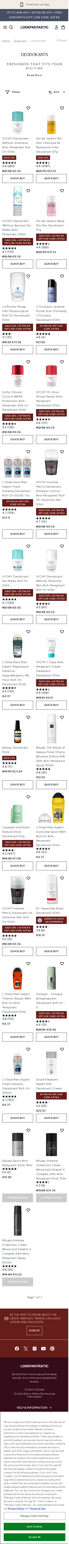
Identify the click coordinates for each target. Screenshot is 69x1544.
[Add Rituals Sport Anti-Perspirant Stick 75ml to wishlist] (28, 1130)
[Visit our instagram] (34, 1348)
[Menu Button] (4, 27)
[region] (34, 1478)
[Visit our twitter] (25, 1348)
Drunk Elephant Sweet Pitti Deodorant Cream (49, 1084)
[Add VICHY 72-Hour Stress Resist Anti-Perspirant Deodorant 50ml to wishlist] (62, 361)
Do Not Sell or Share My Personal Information (34, 1395)
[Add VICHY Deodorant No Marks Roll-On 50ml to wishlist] (28, 546)
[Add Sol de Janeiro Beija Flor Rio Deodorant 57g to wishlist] (62, 190)
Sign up (34, 1330)
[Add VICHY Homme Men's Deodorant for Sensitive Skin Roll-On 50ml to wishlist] (28, 878)
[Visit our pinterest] (52, 1348)
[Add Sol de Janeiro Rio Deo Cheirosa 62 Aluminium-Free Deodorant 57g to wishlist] (62, 108)
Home (6, 40)
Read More (34, 75)
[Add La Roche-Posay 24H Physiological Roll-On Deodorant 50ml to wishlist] (28, 276)
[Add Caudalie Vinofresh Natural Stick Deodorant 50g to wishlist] (28, 796)
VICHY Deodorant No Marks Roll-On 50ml (15, 581)
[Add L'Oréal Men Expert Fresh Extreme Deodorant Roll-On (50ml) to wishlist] (28, 1049)
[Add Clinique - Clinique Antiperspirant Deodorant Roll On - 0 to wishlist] (62, 963)
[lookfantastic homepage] (34, 27)
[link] (56, 27)
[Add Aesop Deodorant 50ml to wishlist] (28, 717)
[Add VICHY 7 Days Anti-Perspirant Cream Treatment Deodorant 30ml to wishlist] (62, 631)
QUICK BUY (17, 178)
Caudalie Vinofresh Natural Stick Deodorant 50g (16, 832)
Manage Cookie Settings (34, 1516)
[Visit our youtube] (43, 1348)
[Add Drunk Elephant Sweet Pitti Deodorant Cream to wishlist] (62, 1049)
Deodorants (34, 55)
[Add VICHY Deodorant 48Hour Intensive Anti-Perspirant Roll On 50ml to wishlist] (28, 108)
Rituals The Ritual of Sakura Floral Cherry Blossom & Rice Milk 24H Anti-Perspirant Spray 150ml (50, 756)
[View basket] (63, 27)
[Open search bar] (11, 27)
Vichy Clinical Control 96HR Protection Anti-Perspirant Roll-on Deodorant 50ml (15, 401)
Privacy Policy (16, 1508)
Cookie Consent (35, 1389)
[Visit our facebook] (17, 1348)
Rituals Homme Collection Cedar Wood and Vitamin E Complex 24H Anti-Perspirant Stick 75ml (51, 1169)
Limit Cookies (34, 1526)
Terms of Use (38, 1508)
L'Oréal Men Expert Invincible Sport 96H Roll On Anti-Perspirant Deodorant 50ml (51, 836)
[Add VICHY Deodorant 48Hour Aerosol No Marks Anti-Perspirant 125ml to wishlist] (28, 190)
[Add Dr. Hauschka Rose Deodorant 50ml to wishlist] (62, 878)
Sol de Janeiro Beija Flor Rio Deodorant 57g (50, 225)
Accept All (34, 1537)
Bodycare (20, 40)
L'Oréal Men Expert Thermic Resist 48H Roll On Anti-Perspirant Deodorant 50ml (16, 1002)
